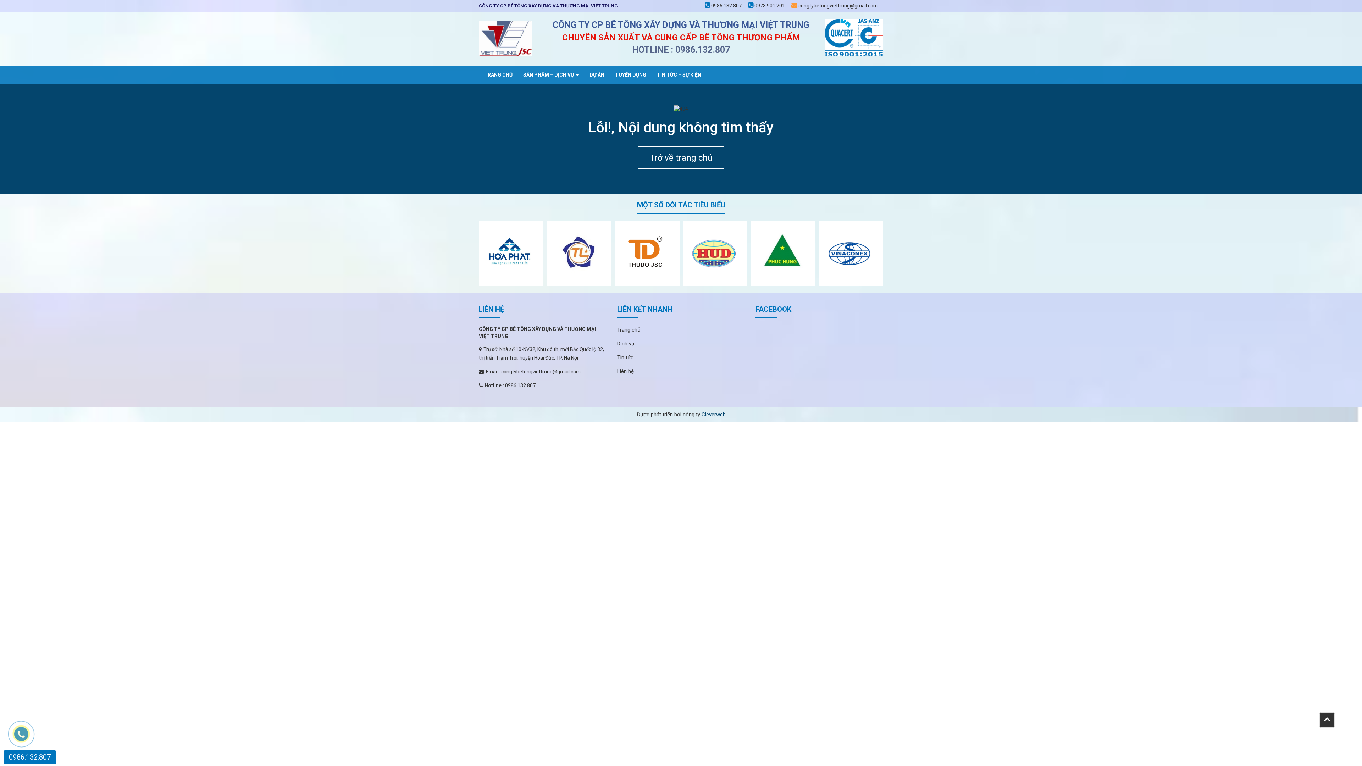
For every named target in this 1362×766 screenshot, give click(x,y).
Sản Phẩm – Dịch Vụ (548, 75)
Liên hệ (625, 371)
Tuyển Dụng (630, 75)
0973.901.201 (769, 6)
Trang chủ (498, 75)
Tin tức (625, 357)
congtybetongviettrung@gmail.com (837, 6)
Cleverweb (714, 414)
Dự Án (596, 75)
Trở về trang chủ (681, 158)
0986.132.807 (726, 6)
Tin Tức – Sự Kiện (679, 75)
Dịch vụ (625, 343)
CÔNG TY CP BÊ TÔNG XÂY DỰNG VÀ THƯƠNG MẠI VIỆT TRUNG (548, 6)
